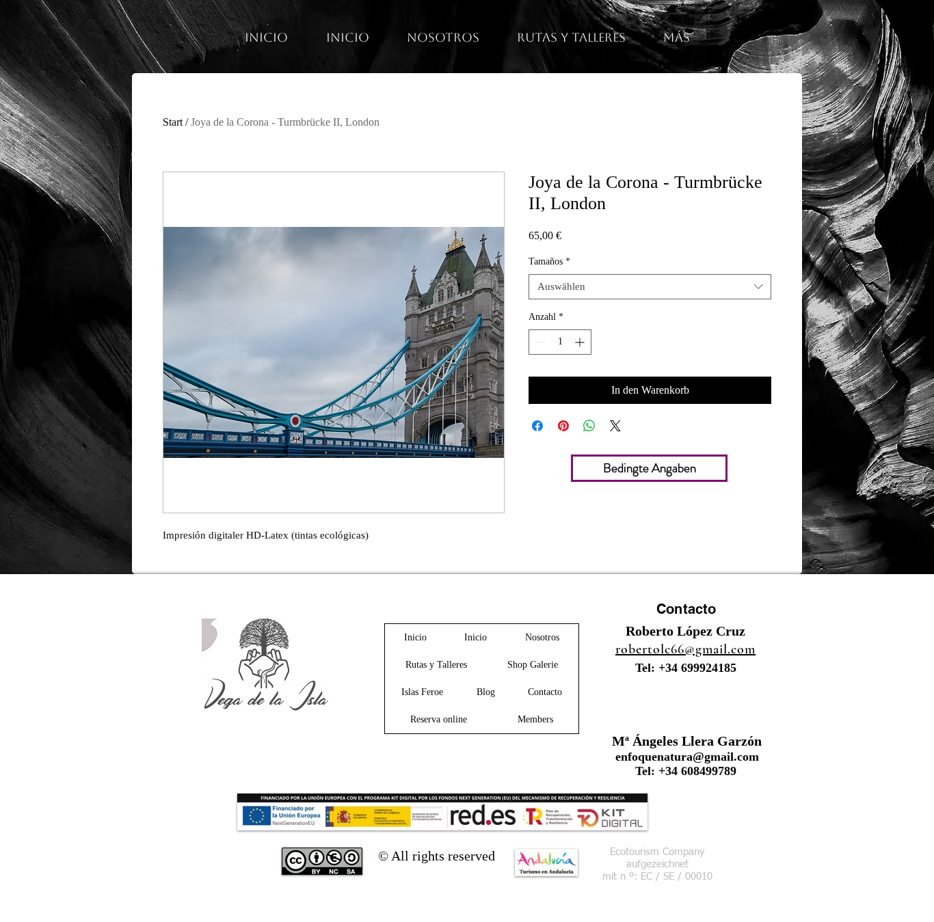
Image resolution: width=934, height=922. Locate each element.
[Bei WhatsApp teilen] (589, 426)
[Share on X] (615, 426)
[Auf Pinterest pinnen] (563, 426)
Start (173, 122)
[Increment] (580, 342)
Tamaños (549, 261)
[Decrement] (539, 342)
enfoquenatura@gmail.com (687, 756)
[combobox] (650, 287)
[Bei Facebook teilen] (537, 426)
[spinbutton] (560, 342)
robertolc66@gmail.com (685, 649)
